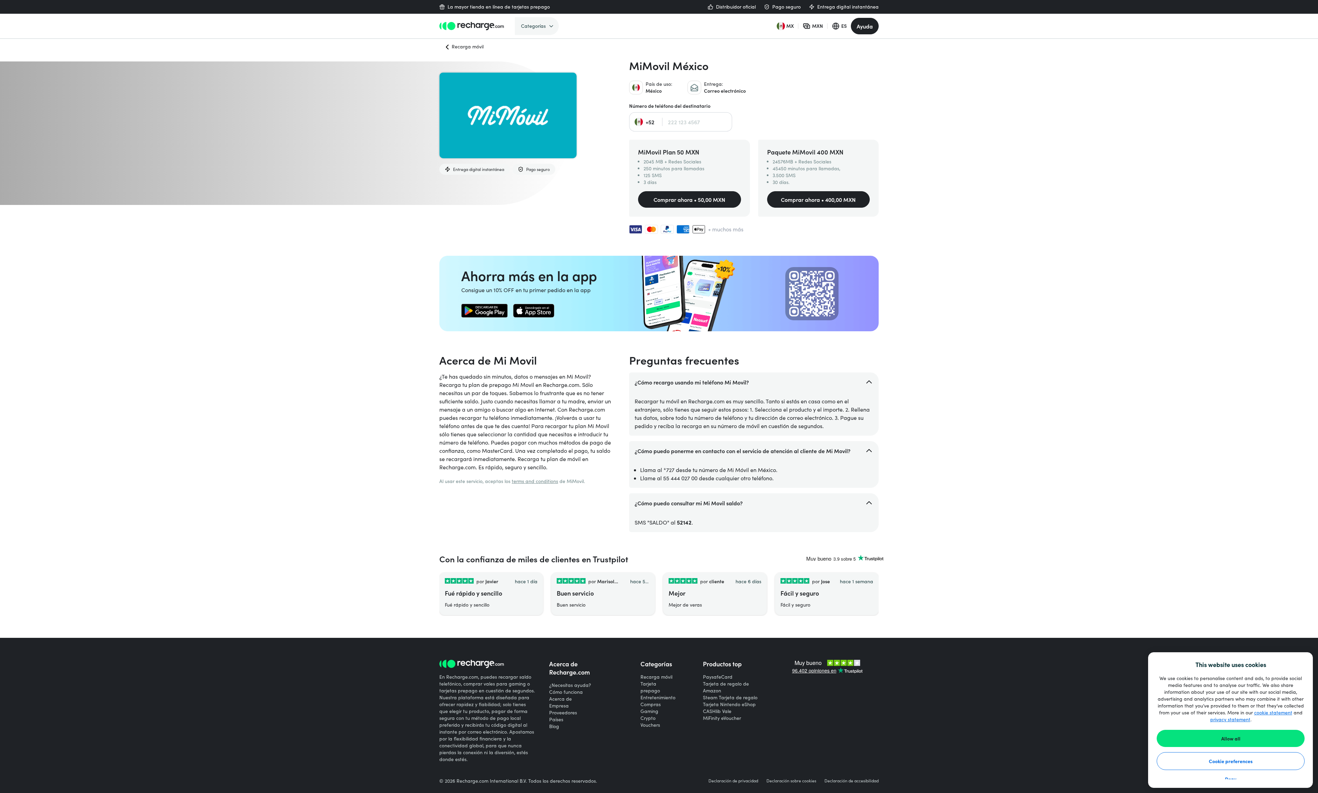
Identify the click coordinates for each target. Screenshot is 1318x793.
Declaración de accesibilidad (851, 780)
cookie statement (1273, 712)
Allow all (1230, 738)
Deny (1230, 778)
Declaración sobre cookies (791, 780)
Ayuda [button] (865, 26)
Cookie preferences (1231, 761)
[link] (484, 311)
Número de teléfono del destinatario (669, 106)
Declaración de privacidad (733, 780)
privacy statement (1230, 719)
